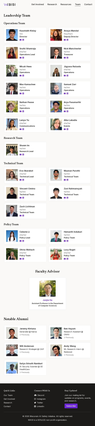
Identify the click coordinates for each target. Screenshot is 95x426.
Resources (66, 4)
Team (78, 4)
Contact (88, 4)
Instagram (41, 399)
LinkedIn (40, 406)
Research (52, 4)
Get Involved (37, 4)
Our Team (8, 395)
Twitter (40, 403)
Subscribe (71, 406)
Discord (40, 395)
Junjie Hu (47, 300)
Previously (25, 335)
